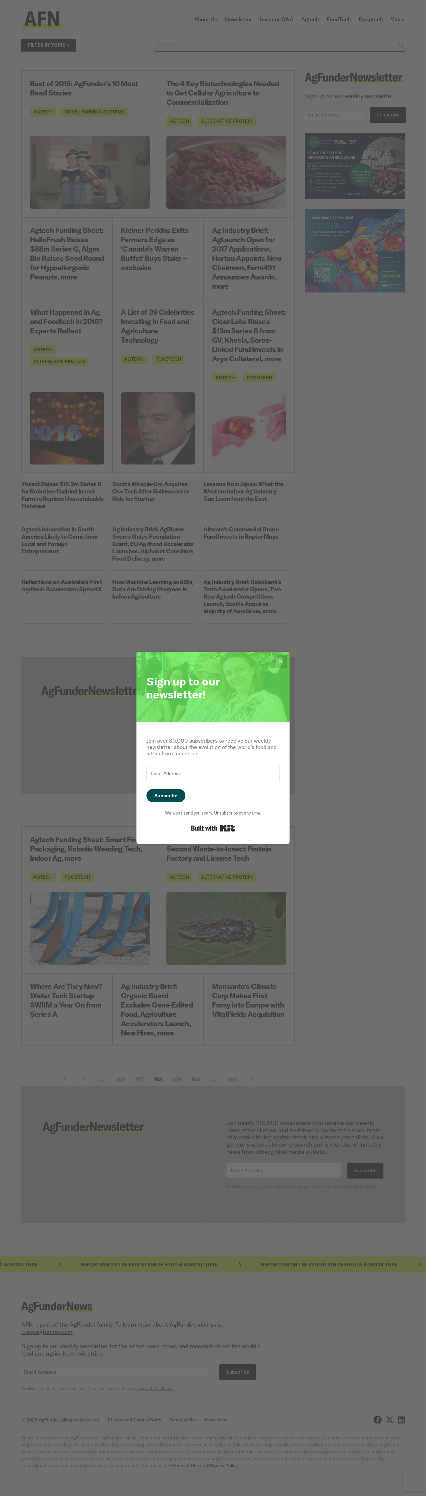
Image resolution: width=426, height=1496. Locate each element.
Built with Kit (213, 828)
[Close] (280, 661)
